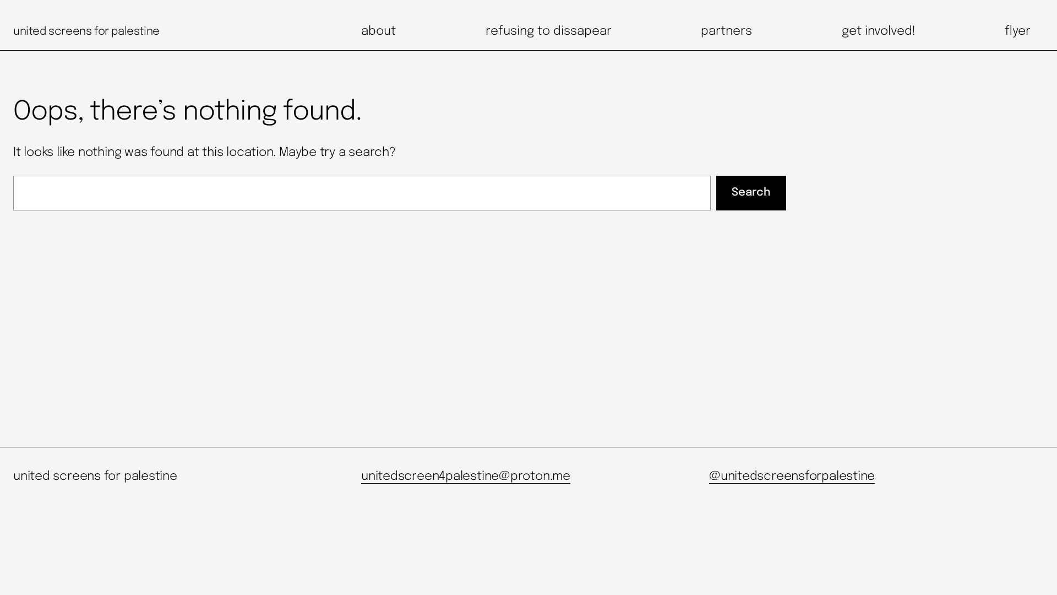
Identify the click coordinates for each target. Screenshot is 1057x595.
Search (751, 192)
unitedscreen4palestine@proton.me (465, 476)
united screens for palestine (86, 31)
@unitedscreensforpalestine (792, 476)
